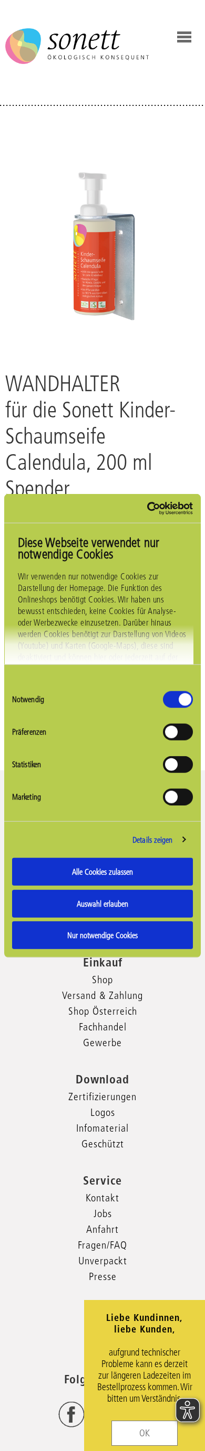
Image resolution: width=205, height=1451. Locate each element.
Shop (102, 979)
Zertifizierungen (102, 1096)
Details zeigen (152, 839)
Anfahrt (102, 1229)
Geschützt (102, 1143)
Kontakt (102, 1197)
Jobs (103, 1213)
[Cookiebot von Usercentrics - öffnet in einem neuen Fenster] (147, 508)
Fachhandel (103, 1026)
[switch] (178, 732)
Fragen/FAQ (102, 1245)
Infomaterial (102, 1128)
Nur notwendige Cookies (102, 935)
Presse (103, 1276)
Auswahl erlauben (102, 903)
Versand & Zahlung (102, 995)
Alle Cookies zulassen (102, 872)
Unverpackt (102, 1260)
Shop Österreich (102, 1011)
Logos (102, 1112)
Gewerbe (102, 1042)
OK (144, 1433)
